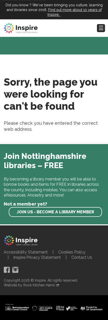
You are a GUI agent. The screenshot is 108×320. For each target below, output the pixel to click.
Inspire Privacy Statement (37, 257)
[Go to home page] (21, 28)
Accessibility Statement (26, 252)
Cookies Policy (71, 252)
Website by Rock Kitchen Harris (29, 285)
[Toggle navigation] (101, 28)
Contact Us (81, 257)
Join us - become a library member (55, 212)
